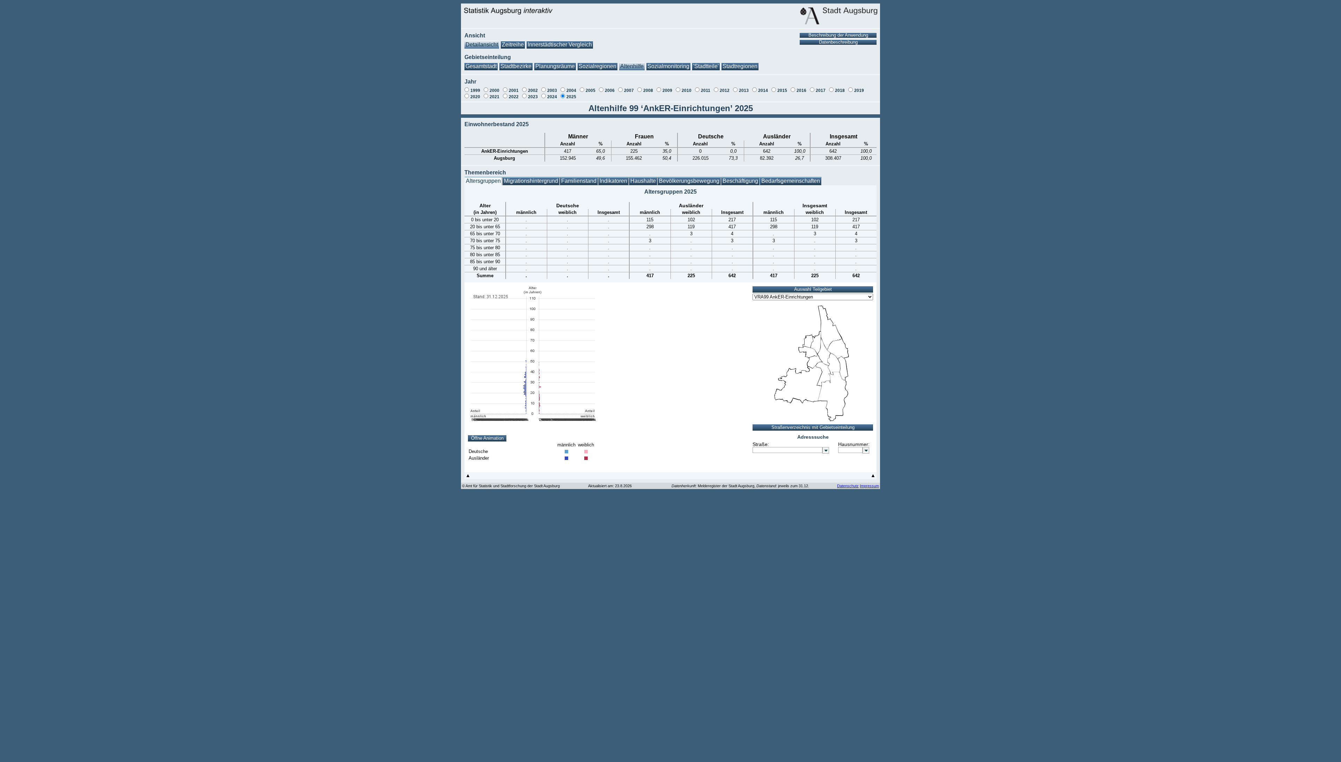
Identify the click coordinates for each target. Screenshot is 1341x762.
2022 (514, 96)
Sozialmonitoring (668, 66)
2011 (705, 90)
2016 (801, 90)
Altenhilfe (632, 66)
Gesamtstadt (481, 66)
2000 (494, 90)
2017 (821, 90)
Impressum (869, 486)
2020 (475, 96)
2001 (514, 90)
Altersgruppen (483, 181)
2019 (859, 90)
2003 (552, 90)
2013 (744, 90)
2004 (571, 90)
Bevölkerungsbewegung (689, 181)
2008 (648, 90)
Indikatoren (613, 181)
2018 (840, 90)
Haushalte (643, 181)
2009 (667, 90)
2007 (629, 90)
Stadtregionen (740, 66)
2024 (552, 96)
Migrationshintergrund (531, 181)
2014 (763, 90)
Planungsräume (555, 66)
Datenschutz (848, 486)
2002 (533, 90)
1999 (475, 90)
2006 (610, 90)
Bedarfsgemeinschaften (790, 181)
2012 (725, 90)
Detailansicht (482, 45)
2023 (533, 96)
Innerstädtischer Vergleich (560, 45)
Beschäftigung (740, 181)
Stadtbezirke (516, 66)
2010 (686, 90)
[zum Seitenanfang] (467, 477)
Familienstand (578, 181)
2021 (494, 96)
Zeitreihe (513, 45)
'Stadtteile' (706, 66)
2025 (571, 96)
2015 (782, 90)
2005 (590, 90)
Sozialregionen (597, 66)
